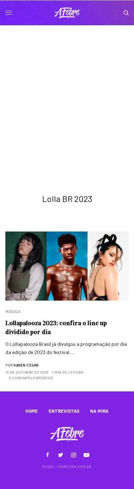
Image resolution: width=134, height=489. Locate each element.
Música (12, 311)
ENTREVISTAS (64, 411)
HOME (31, 411)
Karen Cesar (26, 365)
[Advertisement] (67, 95)
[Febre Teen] (67, 12)
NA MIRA (99, 411)
